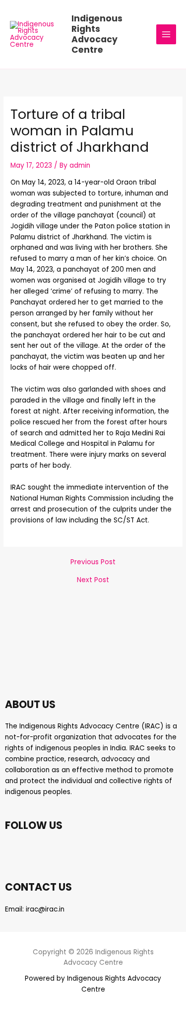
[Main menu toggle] (166, 34)
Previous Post (93, 562)
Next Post (93, 580)
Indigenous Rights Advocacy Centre (97, 33)
